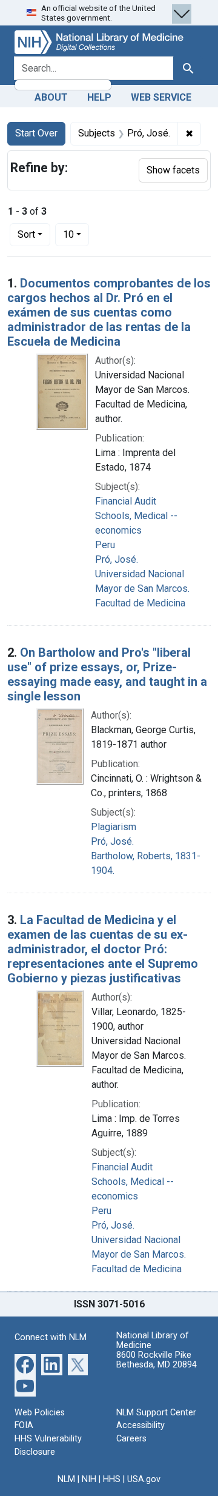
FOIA (24, 1425)
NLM (66, 1479)
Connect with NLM (51, 1337)
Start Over (36, 133)
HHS (112, 1479)
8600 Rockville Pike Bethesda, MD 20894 (156, 1360)
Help (99, 97)
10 (76, 234)
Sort (26, 234)
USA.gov (143, 1479)
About (51, 97)
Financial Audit (125, 501)
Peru (105, 545)
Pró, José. (116, 559)
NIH (89, 1479)
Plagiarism (113, 827)
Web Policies (40, 1412)
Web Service (161, 97)
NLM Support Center (156, 1412)
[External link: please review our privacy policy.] (25, 1364)
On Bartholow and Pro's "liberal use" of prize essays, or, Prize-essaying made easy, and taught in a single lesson (107, 674)
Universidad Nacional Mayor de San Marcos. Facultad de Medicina (142, 588)
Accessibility (140, 1425)
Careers (131, 1439)
